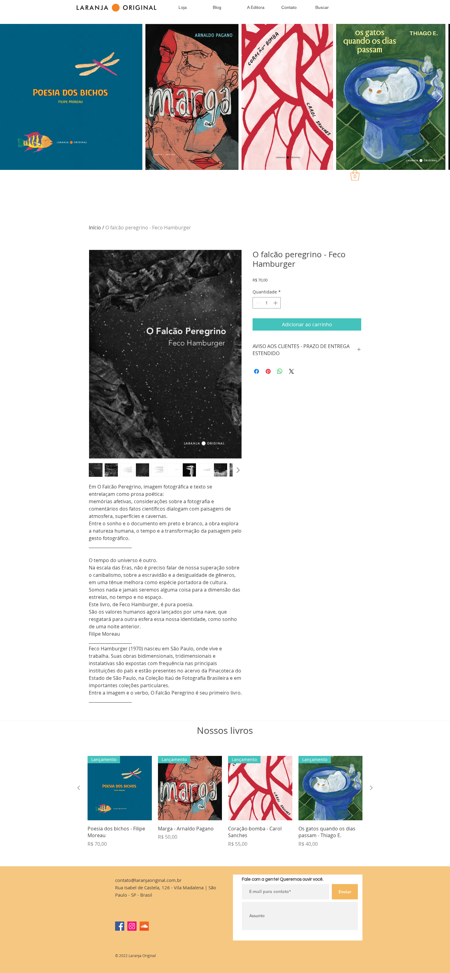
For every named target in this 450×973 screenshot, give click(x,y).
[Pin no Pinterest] (268, 371)
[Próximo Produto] (371, 787)
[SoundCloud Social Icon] (144, 926)
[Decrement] (257, 302)
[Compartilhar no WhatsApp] (279, 371)
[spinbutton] (266, 302)
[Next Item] (439, 97)
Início (95, 227)
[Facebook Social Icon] (119, 926)
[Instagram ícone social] (132, 926)
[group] (225, 808)
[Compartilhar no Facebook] (256, 371)
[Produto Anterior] (78, 787)
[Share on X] (291, 371)
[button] (355, 175)
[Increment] (276, 302)
